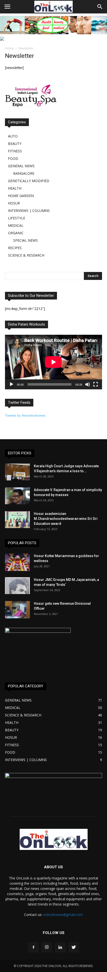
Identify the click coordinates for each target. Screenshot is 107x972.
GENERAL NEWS (21, 166)
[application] (53, 362)
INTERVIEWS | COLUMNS (29, 210)
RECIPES (15, 247)
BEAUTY (14, 143)
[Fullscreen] (95, 384)
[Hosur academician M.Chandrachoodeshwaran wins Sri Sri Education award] (17, 519)
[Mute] (87, 384)
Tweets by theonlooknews (25, 415)
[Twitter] (74, 947)
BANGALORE (23, 173)
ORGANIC (16, 233)
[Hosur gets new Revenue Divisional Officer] (17, 610)
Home (9, 48)
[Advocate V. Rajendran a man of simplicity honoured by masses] (17, 495)
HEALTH (14, 188)
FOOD (13, 158)
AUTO (13, 136)
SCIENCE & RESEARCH (26, 255)
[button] (100, 6)
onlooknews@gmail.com (63, 914)
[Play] (11, 384)
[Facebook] (33, 947)
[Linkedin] (60, 947)
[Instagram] (47, 947)
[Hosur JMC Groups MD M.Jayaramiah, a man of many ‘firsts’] (17, 585)
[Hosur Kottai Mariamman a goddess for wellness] (17, 562)
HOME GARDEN (21, 195)
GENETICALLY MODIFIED (28, 180)
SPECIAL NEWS (25, 240)
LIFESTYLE (16, 218)
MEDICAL (15, 225)
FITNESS (15, 151)
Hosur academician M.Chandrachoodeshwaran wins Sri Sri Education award (66, 519)
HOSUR (14, 203)
